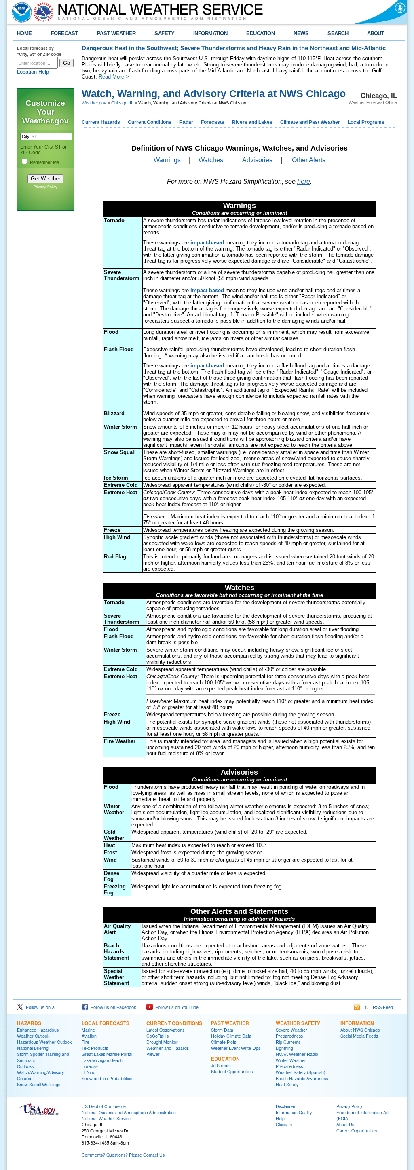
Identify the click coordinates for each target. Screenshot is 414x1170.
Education (225, 1058)
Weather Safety (298, 1023)
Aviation (89, 1036)
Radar (186, 122)
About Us (345, 1124)
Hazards (29, 1023)
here (303, 181)
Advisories (257, 160)
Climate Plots (223, 1042)
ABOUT (375, 33)
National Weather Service (106, 1118)
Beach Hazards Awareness (302, 1078)
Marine (88, 1030)
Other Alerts (308, 160)
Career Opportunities (356, 1131)
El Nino (88, 1072)
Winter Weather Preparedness (291, 1063)
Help (280, 1118)
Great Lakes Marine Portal (107, 1054)
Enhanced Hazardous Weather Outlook (38, 1033)
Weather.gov (94, 102)
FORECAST (64, 33)
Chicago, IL (122, 102)
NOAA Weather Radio (297, 1054)
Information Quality (294, 1112)
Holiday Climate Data (231, 1036)
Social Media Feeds (359, 1036)
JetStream (221, 1065)
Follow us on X (39, 1007)
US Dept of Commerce (104, 1106)
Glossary (284, 1124)
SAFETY (164, 33)
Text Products (95, 1048)
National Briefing (33, 1048)
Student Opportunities (232, 1071)
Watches (211, 160)
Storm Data (222, 1030)
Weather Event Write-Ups (235, 1048)
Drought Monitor (162, 1042)
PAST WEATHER (116, 33)
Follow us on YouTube (176, 1007)
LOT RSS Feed (376, 1007)
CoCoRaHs (157, 1036)
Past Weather (230, 1023)
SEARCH (337, 33)
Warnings (167, 160)
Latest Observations (165, 1030)
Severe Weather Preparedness (291, 1033)
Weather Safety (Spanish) (300, 1072)
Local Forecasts (105, 1023)
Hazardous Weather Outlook (44, 1042)
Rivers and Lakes (252, 122)
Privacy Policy (45, 187)
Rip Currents (288, 1042)
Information (357, 1023)
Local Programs (366, 122)
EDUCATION (260, 33)
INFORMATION (210, 33)
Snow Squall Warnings (38, 1084)
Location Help (33, 72)
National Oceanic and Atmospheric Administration (129, 1112)
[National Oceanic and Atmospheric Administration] (20, 12)
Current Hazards (101, 122)
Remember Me (44, 162)
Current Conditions (149, 122)
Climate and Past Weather (310, 122)
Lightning (284, 1048)
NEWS (301, 33)
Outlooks (25, 1066)
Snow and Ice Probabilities (107, 1078)
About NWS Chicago (360, 1030)
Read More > (114, 77)
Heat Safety (287, 1084)
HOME (24, 33)
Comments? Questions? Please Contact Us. (124, 1155)
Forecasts (212, 122)
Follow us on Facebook (112, 1007)
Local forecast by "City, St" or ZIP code (39, 51)
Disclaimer (286, 1106)
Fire (85, 1042)
